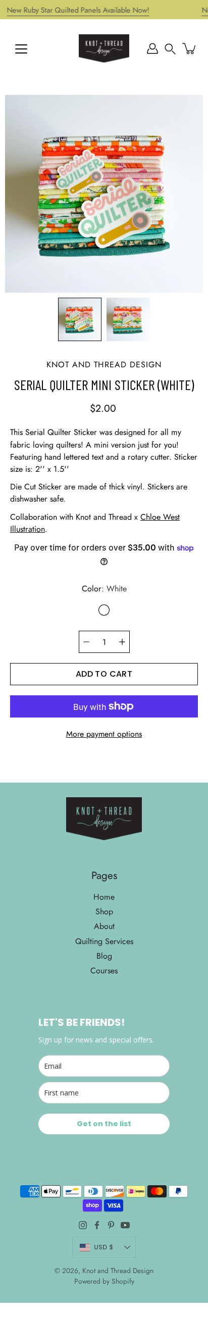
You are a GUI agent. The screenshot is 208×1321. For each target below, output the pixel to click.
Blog (104, 956)
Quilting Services (104, 941)
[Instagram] (82, 1225)
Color (104, 588)
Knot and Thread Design (117, 1270)
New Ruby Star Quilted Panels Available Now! (78, 10)
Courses (104, 970)
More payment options (104, 734)
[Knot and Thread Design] (104, 48)
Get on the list (104, 1124)
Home (104, 897)
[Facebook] (96, 1225)
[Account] (152, 48)
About (104, 926)
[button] (170, 48)
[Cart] (190, 48)
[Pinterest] (111, 1225)
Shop (104, 911)
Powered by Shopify (104, 1281)
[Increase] (122, 642)
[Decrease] (86, 642)
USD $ (103, 1247)
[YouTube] (125, 1225)
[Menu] (21, 49)
